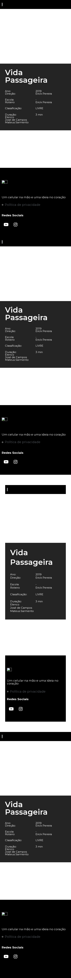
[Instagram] (15, 224)
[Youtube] (6, 224)
